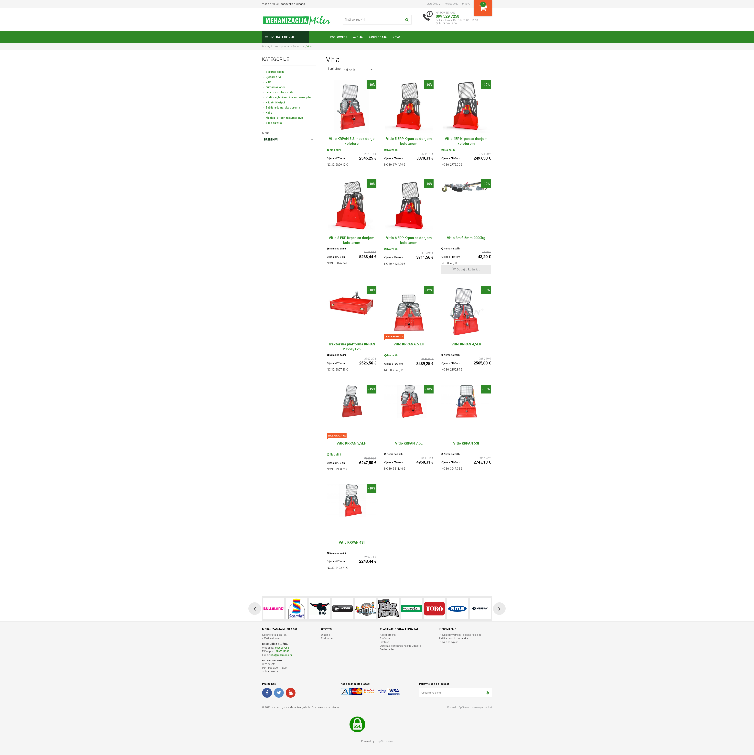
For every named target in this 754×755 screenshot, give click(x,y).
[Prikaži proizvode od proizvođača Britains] (342, 608)
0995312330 (282, 651)
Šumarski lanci (275, 87)
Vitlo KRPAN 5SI (466, 443)
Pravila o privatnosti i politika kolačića (460, 634)
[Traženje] (407, 19)
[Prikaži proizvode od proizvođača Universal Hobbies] (296, 608)
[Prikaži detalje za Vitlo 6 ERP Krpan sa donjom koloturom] (409, 205)
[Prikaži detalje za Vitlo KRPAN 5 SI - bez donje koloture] (351, 106)
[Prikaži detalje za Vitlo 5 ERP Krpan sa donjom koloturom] (409, 106)
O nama (325, 634)
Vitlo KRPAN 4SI (352, 542)
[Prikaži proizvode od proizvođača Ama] (411, 608)
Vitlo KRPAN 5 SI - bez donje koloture (351, 141)
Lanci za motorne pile (279, 92)
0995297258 (282, 647)
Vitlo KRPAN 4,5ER (466, 344)
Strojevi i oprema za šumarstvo (287, 46)
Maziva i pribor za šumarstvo (284, 117)
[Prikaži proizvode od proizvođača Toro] (388, 608)
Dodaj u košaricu (468, 269)
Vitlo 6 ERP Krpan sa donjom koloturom (409, 240)
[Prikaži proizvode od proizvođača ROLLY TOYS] (480, 608)
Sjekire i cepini (275, 71)
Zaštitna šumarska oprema (283, 107)
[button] (254, 608)
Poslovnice (326, 638)
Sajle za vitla (274, 122)
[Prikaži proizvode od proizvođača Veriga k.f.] (434, 608)
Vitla (268, 82)
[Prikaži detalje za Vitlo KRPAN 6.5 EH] (409, 312)
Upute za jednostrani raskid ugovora (400, 645)
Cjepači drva (274, 77)
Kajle (269, 112)
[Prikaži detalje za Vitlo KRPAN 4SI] (351, 500)
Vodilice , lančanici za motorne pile (288, 97)
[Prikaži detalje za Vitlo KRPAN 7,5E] (409, 401)
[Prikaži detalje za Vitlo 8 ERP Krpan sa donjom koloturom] (351, 205)
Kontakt (451, 707)
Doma (265, 46)
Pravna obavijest (448, 642)
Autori (488, 707)
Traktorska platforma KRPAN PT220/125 (351, 346)
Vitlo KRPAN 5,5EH (352, 443)
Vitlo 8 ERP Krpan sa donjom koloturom (351, 240)
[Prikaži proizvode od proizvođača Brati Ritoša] (365, 608)
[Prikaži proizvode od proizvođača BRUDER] (457, 608)
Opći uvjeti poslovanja (470, 707)
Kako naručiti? (388, 634)
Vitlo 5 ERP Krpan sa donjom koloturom (409, 141)
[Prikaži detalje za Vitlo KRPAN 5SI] (466, 401)
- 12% (428, 290)
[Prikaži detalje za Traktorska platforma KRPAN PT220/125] (351, 302)
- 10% (371, 84)
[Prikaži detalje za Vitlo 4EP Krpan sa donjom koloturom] (466, 106)
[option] (273, 608)
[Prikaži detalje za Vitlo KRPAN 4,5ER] (466, 312)
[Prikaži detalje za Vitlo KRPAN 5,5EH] (351, 401)
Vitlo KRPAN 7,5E (409, 443)
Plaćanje (385, 638)
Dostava (384, 642)
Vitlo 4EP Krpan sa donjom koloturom (466, 141)
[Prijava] (487, 692)
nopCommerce (385, 741)
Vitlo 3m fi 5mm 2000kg (466, 238)
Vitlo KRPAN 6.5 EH (408, 344)
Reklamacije (386, 649)
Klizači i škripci (275, 102)
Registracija (451, 3)
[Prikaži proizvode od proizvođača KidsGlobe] (319, 608)
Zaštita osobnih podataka (453, 638)
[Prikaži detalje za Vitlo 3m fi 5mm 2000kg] (466, 186)
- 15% (371, 389)
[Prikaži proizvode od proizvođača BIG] (273, 608)
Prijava (466, 3)
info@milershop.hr (281, 655)
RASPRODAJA (394, 336)
